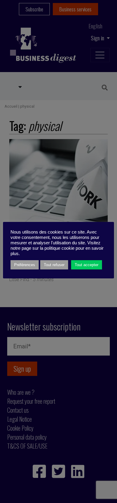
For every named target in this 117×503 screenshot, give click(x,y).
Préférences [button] (24, 265)
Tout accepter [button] (86, 265)
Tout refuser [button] (54, 265)
